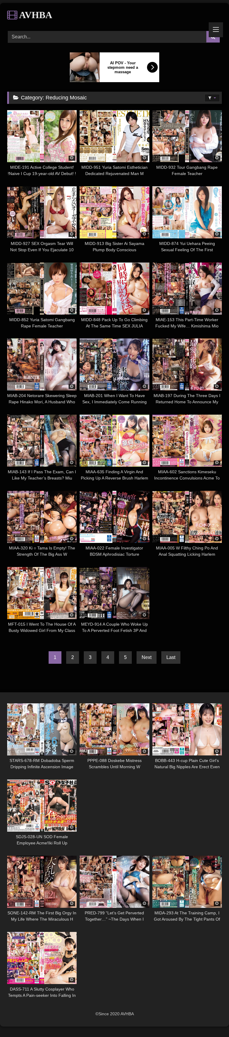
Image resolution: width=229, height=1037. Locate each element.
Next (146, 657)
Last (170, 657)
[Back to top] (210, 1019)
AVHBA (34, 15)
